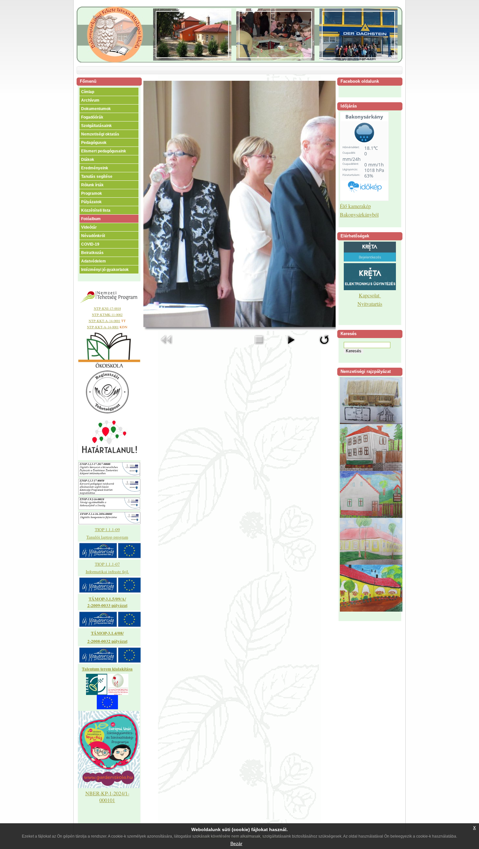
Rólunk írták (92, 185)
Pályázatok (91, 202)
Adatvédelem (93, 261)
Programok (91, 193)
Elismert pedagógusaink (103, 151)
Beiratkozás (92, 252)
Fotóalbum (91, 219)
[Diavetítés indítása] (291, 346)
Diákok (87, 159)
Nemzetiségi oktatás (100, 134)
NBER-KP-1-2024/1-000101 (107, 796)
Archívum (90, 100)
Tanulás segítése (96, 176)
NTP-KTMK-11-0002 (107, 314)
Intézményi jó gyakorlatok (105, 269)
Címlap (87, 92)
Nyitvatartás (369, 303)
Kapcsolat (370, 295)
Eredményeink (94, 168)
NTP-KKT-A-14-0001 (104, 320)
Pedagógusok (94, 142)
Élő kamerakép (355, 206)
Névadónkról (93, 235)
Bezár (236, 843)
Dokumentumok (96, 108)
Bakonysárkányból (359, 214)
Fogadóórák (92, 117)
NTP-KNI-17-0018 (107, 308)
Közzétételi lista (95, 210)
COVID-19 (90, 244)
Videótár (89, 227)
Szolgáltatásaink (96, 125)
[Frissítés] (324, 346)
